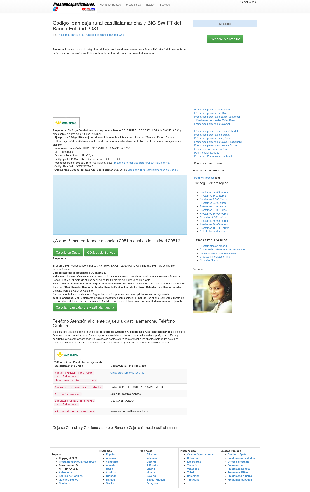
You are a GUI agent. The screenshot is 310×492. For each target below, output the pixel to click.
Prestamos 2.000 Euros (213, 199)
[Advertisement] (120, 85)
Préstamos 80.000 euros (214, 224)
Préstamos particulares (71, 34)
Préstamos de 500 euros (214, 192)
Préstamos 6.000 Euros (213, 210)
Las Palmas (194, 461)
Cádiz (109, 468)
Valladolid (193, 468)
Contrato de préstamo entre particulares (222, 249)
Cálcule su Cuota (68, 252)
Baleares (192, 458)
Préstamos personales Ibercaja (212, 134)
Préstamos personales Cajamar (212, 124)
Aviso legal (65, 472)
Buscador (165, 4)
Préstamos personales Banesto (212, 109)
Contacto (64, 483)
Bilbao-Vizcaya (156, 479)
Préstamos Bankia (239, 468)
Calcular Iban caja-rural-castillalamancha (85, 307)
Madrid (151, 468)
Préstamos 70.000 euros (214, 220)
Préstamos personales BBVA (210, 113)
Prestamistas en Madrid (213, 246)
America (111, 458)
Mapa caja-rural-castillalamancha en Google (153, 169)
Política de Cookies (71, 476)
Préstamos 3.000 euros (213, 202)
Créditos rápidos (238, 454)
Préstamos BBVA (238, 472)
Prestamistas (133, 4)
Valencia (152, 458)
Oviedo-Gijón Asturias (200, 454)
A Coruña (152, 465)
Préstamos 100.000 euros (214, 228)
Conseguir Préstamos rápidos (211, 149)
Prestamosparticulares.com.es (77, 461)
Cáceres (151, 461)
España (110, 454)
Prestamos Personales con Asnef (213, 156)
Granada (111, 476)
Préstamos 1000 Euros (213, 195)
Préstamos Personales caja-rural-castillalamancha (141, 162)
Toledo (191, 472)
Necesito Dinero (209, 260)
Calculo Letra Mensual (212, 231)
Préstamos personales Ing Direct (212, 138)
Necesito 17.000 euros (213, 217)
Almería (110, 465)
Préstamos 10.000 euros (214, 213)
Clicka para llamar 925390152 (127, 372)
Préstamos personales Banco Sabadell (216, 131)
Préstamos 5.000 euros (213, 206)
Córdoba (111, 472)
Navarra (151, 476)
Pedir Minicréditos (204, 177)
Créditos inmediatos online (215, 256)
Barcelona (193, 476)
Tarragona (193, 479)
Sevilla (110, 483)
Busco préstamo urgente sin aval (218, 253)
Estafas (150, 4)
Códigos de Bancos (101, 252)
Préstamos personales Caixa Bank (215, 120)
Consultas (112, 461)
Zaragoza (152, 483)
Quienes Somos (68, 479)
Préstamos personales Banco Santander (217, 116)
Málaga (110, 479)
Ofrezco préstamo (238, 461)
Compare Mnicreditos (225, 38)
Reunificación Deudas (206, 152)
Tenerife (192, 465)
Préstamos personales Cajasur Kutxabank (218, 141)
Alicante (152, 454)
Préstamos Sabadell (240, 479)
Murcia (151, 472)
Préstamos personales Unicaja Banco (215, 145)
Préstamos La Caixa (240, 476)
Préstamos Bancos (110, 4)
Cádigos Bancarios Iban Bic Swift (105, 34)
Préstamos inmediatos (241, 458)
